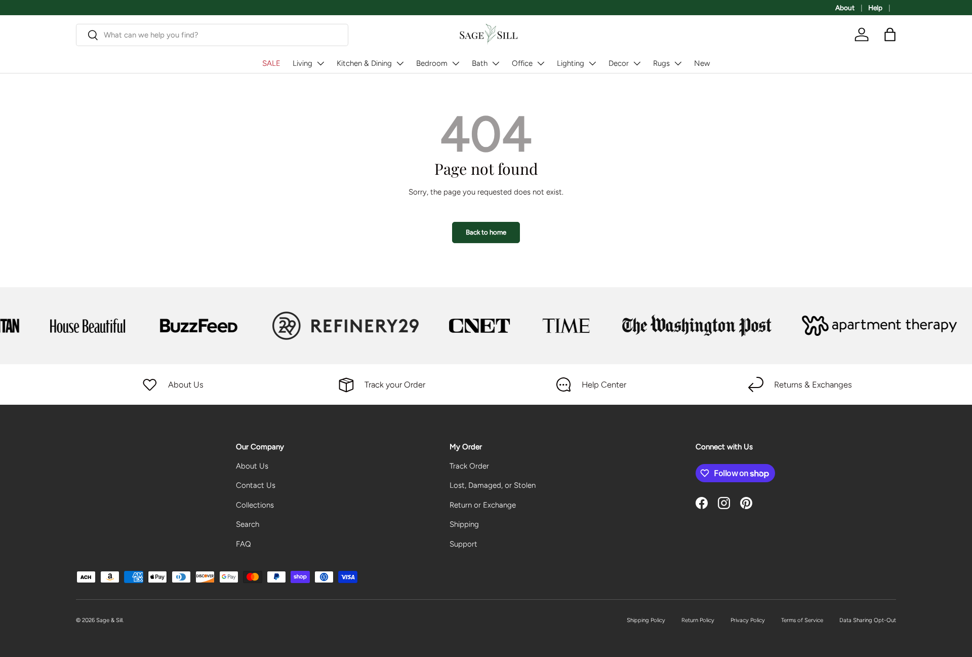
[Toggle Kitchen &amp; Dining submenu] (400, 63)
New (702, 63)
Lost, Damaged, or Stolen (493, 485)
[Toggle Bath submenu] (496, 63)
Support (463, 544)
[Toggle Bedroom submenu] (456, 63)
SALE (271, 63)
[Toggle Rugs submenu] (678, 63)
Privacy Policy (748, 620)
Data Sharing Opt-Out (867, 620)
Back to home (486, 232)
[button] (890, 34)
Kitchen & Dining (364, 63)
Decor (619, 63)
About (845, 8)
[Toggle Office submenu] (541, 63)
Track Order (469, 466)
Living (302, 63)
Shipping (464, 524)
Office (522, 63)
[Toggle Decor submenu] (637, 63)
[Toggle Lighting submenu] (592, 63)
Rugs (661, 63)
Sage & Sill (109, 620)
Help (875, 8)
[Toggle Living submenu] (320, 63)
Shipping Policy (646, 620)
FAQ (243, 544)
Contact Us (255, 485)
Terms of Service (802, 620)
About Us (252, 466)
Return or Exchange (483, 505)
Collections (255, 505)
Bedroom (432, 63)
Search (247, 524)
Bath (480, 63)
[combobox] (212, 35)
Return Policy (697, 620)
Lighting (570, 63)
